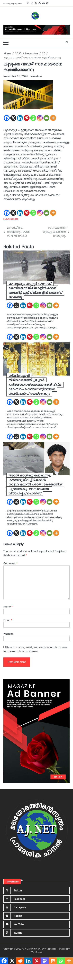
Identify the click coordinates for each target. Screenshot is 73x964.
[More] (53, 118)
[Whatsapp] (33, 118)
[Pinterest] (27, 118)
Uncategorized (10, 219)
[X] (13, 118)
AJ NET (25, 948)
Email (7, 620)
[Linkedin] (20, 118)
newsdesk (36, 76)
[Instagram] (40, 118)
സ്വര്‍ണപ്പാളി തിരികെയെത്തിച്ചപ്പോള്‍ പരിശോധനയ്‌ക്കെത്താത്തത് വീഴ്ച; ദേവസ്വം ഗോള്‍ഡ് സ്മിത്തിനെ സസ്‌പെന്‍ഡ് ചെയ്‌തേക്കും (35, 384)
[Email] (46, 118)
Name (8, 606)
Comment (10, 563)
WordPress (36, 952)
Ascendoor (50, 948)
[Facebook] (7, 118)
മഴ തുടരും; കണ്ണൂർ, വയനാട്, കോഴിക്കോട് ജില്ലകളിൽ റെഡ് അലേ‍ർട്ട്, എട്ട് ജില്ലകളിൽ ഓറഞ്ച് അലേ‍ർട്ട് (35, 290)
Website (8, 633)
